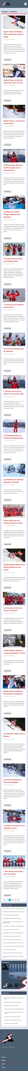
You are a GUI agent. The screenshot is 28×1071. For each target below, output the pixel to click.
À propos (3, 1057)
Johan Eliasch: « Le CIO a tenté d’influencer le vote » (12, 939)
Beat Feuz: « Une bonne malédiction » (11, 1023)
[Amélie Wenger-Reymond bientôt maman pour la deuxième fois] (14, 155)
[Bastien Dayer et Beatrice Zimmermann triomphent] (14, 682)
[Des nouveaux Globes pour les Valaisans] (14, 339)
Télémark (13, 39)
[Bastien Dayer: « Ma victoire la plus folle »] (14, 111)
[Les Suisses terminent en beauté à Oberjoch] (14, 598)
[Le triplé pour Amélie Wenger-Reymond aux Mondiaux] (14, 202)
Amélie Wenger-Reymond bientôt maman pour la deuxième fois (13, 167)
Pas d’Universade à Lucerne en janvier (11, 1005)
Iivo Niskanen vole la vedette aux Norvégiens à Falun (14, 1008)
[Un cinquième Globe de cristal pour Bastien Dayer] (14, 426)
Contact (3, 1067)
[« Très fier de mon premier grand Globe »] (14, 295)
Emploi (3, 1064)
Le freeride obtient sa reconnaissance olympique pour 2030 (13, 926)
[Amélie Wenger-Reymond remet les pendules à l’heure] (14, 641)
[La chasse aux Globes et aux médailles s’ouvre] (14, 816)
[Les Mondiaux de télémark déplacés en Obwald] (14, 470)
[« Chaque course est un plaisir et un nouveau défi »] (14, 382)
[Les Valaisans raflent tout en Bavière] (14, 724)
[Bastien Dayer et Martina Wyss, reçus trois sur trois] (14, 70)
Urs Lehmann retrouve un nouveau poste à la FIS (12, 936)
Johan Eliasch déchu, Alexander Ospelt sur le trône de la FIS (14, 942)
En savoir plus (7, 59)
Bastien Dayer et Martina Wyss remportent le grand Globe (13, 34)
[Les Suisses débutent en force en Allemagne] (14, 770)
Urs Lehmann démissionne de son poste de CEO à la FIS (13, 946)
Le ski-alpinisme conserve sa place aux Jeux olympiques (13, 932)
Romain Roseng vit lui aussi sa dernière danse (12, 1002)
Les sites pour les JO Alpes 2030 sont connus (11, 929)
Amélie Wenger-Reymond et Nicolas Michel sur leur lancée (14, 567)
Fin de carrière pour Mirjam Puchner (9, 949)
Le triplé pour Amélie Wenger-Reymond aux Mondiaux (12, 214)
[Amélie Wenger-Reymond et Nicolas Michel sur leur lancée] (14, 555)
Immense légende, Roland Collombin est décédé (11, 918)
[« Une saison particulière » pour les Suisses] (14, 862)
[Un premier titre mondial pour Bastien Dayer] (14, 249)
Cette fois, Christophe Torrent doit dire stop (10, 915)
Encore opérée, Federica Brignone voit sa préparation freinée (14, 908)
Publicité (3, 1060)
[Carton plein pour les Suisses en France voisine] (14, 511)
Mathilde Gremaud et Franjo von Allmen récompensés (13, 952)
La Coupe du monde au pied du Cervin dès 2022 (13, 1020)
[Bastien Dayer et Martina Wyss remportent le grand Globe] (14, 22)
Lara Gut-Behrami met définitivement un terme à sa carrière (14, 911)
